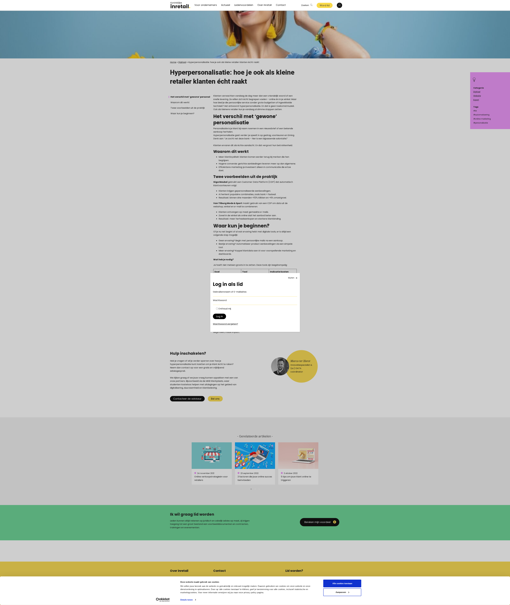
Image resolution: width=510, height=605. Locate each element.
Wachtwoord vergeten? (225, 323)
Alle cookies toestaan (342, 583)
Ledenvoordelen (243, 5)
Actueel (225, 5)
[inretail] (180, 5)
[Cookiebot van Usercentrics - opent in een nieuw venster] (162, 600)
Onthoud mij (224, 308)
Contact (281, 5)
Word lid (325, 5)
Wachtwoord (220, 300)
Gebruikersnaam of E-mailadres (229, 291)
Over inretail (264, 5)
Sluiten (291, 277)
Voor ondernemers (205, 5)
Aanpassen (341, 592)
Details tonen (186, 600)
